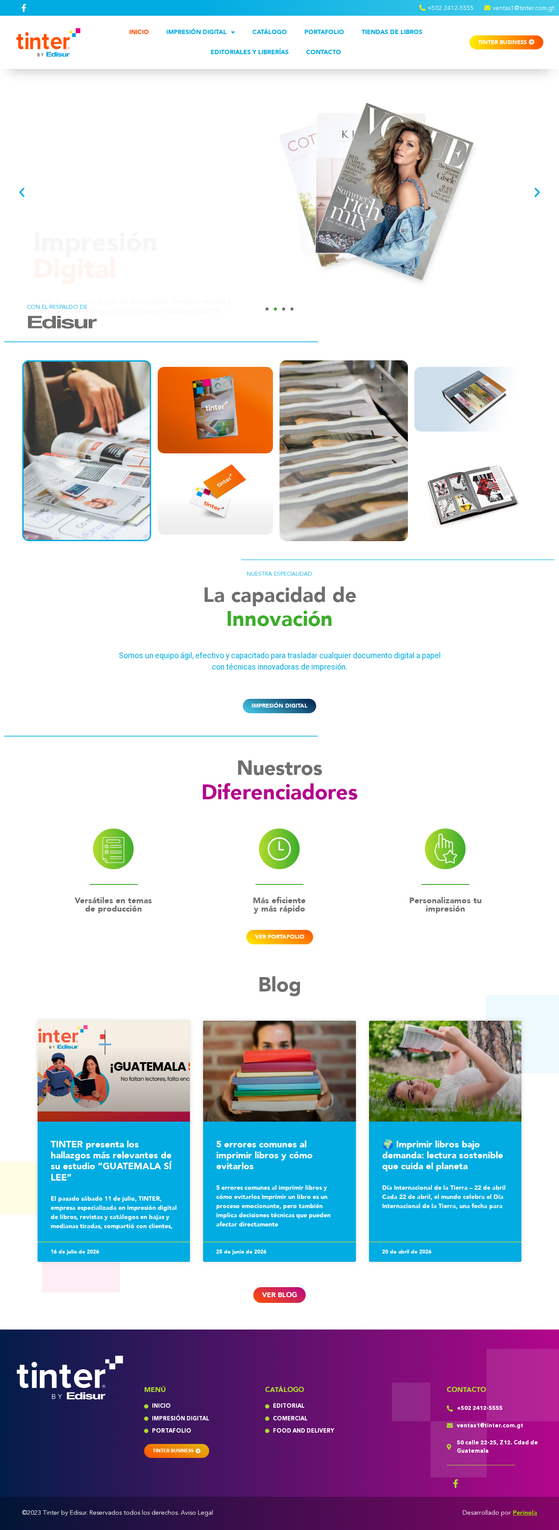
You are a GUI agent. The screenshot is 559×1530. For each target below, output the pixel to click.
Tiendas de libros (392, 32)
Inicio (139, 32)
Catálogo (269, 32)
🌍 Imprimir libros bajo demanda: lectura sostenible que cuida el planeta (442, 1155)
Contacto (323, 52)
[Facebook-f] (455, 1483)
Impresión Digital (196, 32)
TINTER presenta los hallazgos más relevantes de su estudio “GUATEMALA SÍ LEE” (111, 1161)
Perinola (525, 1513)
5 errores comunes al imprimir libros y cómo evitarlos (264, 1155)
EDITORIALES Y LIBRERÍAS (249, 52)
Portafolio (324, 32)
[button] (22, 192)
